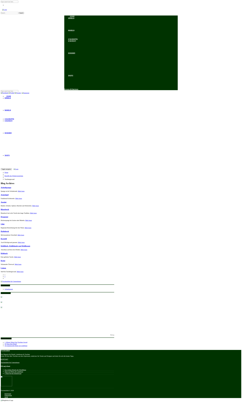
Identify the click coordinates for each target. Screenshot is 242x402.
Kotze (3, 261)
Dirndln (71, 18)
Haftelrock (5, 231)
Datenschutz (8, 395)
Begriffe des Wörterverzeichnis (14, 176)
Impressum (8, 394)
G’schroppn (73, 39)
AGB (6, 397)
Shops (70, 75)
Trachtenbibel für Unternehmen (10, 362)
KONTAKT (4, 359)
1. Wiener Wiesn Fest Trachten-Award (16, 342)
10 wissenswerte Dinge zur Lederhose (16, 346)
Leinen (3, 268)
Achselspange (6, 188)
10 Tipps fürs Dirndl (11, 344)
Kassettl (4, 239)
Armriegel (5, 195)
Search (21, 13)
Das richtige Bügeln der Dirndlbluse (15, 370)
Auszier (4, 202)
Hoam (72, 16)
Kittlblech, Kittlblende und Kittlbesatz (15, 246)
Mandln (71, 30)
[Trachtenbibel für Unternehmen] (11, 281)
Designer (71, 53)
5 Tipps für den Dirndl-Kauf (13, 373)
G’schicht (72, 41)
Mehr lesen (21, 191)
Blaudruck (5, 209)
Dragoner (4, 217)
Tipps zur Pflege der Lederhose (14, 372)
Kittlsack (4, 253)
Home (6, 172)
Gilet (2, 224)
